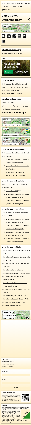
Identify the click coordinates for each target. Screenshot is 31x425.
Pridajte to (13, 420)
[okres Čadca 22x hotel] (9, 36)
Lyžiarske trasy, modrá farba (13, 209)
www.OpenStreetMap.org (22, 407)
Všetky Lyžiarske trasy (8, 94)
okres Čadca (21, 6)
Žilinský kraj (6, 6)
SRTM (18, 419)
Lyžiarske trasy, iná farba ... (14, 305)
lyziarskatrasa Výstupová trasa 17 (13, 296)
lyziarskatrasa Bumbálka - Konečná (14, 273)
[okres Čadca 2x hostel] (25, 36)
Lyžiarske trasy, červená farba (13, 149)
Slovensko (14, 3)
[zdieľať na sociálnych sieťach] (28, 19)
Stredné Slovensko (24, 3)
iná (8, 102)
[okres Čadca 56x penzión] (4, 36)
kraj (18, 109)
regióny (25, 106)
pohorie (10, 109)
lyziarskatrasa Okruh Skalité (11, 302)
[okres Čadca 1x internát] (4, 41)
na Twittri (4, 396)
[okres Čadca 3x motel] (20, 36)
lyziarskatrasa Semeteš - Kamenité (14, 299)
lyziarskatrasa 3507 (12, 191)
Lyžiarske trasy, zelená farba (13, 181)
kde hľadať (5, 371)
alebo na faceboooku (8, 364)
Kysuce (14, 6)
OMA (7, 3)
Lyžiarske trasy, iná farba (11, 247)
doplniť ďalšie (15, 90)
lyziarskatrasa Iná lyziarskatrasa (13, 270)
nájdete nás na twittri (8, 361)
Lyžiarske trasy (6, 10)
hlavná (12, 102)
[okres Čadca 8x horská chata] (14, 36)
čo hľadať (5, 379)
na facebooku (14, 393)
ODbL (21, 408)
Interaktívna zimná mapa (11, 50)
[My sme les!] (16, 75)
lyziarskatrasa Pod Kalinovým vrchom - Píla (16, 289)
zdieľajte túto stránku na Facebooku (11, 395)
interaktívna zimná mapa (15, 53)
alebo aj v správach (8, 366)
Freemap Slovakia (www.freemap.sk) (11, 411)
